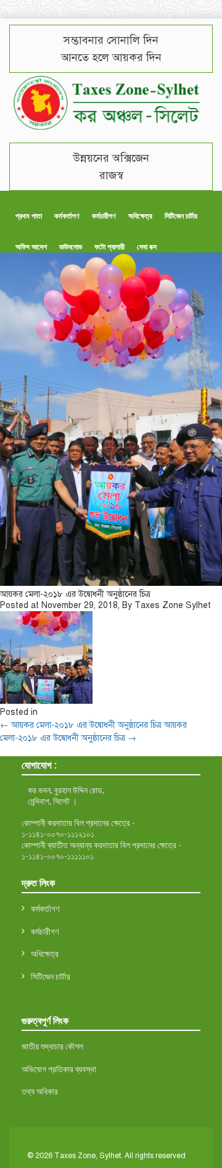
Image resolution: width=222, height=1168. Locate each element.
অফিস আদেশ (31, 247)
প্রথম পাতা (28, 216)
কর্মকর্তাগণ (67, 216)
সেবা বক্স (147, 247)
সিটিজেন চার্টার (181, 216)
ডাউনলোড (70, 247)
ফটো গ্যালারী (109, 247)
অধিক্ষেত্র (140, 216)
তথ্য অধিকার (40, 1091)
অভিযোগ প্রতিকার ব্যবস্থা (59, 1069)
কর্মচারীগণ (104, 216)
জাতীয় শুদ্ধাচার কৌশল (52, 1046)
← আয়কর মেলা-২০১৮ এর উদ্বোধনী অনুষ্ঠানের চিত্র (81, 725)
